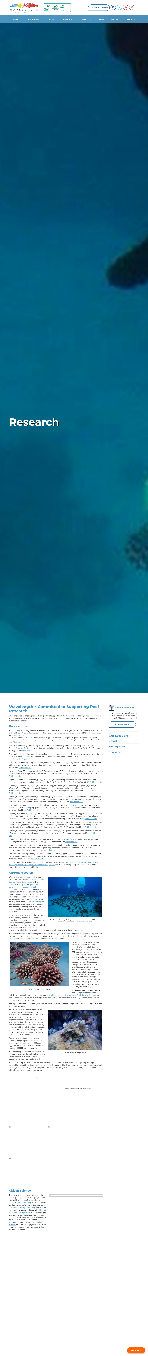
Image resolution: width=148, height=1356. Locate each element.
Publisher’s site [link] (96, 782)
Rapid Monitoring (24, 1202)
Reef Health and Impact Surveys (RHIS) (27, 1211)
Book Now (136, 1350)
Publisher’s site (19, 735)
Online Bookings (99, 8)
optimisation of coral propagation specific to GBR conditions (25, 887)
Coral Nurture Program (35, 902)
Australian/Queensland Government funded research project (72, 995)
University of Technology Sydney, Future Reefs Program (27, 880)
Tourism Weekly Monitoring (23, 1207)
